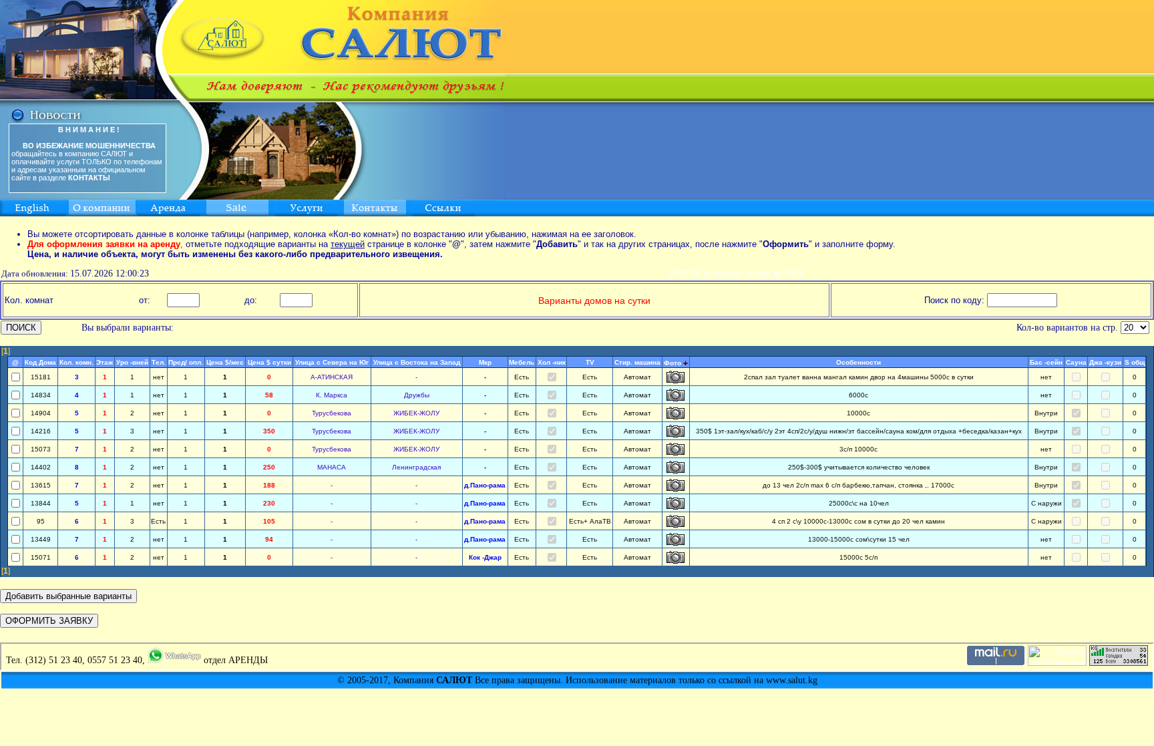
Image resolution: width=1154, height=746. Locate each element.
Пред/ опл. (185, 362)
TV (590, 362)
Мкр (485, 362)
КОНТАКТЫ (89, 178)
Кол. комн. (76, 362)
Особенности (858, 362)
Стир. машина (637, 362)
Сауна (1076, 362)
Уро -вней (132, 362)
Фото (672, 363)
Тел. (159, 362)
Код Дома (40, 362)
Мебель (521, 362)
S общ (1135, 362)
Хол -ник (552, 362)
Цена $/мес (225, 362)
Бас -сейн (1046, 362)
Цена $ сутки (269, 362)
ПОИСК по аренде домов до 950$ (735, 273)
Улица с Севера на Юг (332, 362)
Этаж (104, 362)
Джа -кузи (1105, 362)
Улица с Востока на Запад (416, 362)
